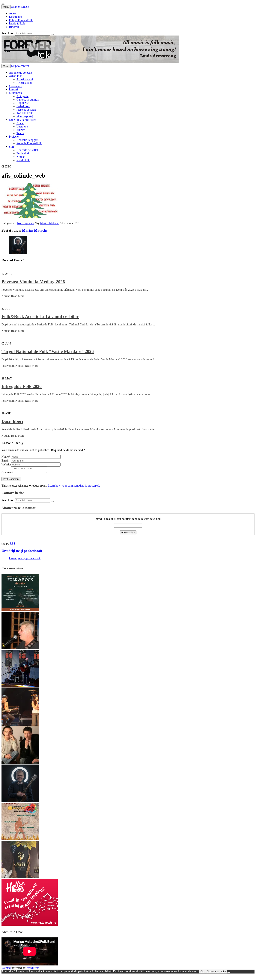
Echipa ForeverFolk (21, 20)
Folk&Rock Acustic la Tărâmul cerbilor (40, 316)
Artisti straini (24, 82)
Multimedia (15, 92)
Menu (6, 6)
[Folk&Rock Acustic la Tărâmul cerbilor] (20, 610)
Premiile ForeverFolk (29, 143)
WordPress (32, 967)
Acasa (12, 13)
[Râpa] (20, 686)
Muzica (20, 129)
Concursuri (15, 86)
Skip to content (20, 6)
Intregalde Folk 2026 (21, 386)
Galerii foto (23, 106)
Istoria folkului (17, 23)
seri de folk (23, 160)
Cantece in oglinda (27, 99)
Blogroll (14, 26)
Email (5, 460)
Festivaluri (22, 153)
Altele (20, 123)
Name (5, 456)
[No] (228, 972)
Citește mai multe (216, 971)
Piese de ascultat (26, 109)
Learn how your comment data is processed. (74, 485)
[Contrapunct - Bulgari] (20, 800)
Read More (17, 296)
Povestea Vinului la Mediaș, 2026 (33, 281)
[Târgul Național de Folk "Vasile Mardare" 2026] (20, 839)
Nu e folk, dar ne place (22, 119)
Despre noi (15, 16)
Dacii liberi (12, 421)
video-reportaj (24, 116)
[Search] (52, 34)
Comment (7, 472)
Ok (202, 971)
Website (6, 464)
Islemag (6, 967)
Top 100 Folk (24, 113)
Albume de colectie (20, 72)
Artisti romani (24, 79)
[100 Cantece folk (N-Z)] (20, 762)
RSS (12, 543)
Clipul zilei (22, 102)
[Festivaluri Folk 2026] (20, 724)
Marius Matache (49, 223)
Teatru (20, 133)
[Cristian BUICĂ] (20, 648)
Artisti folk (15, 76)
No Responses (25, 223)
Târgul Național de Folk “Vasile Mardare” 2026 (47, 351)
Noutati (20, 156)
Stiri (11, 146)
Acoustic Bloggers (27, 140)
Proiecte (14, 136)
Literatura (22, 126)
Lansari (13, 89)
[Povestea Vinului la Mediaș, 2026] (20, 877)
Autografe (22, 96)
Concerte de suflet (27, 150)
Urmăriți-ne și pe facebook (21, 551)
